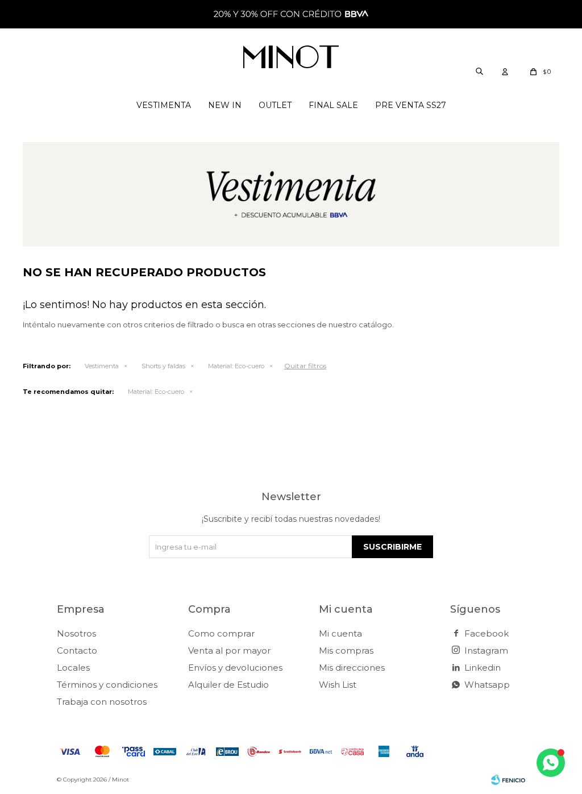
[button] (479, 71)
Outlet (275, 105)
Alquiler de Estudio (228, 684)
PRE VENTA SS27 (410, 105)
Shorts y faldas (163, 366)
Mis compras (346, 650)
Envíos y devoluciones (235, 667)
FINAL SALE (333, 105)
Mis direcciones (352, 667)
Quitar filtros (305, 365)
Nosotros (76, 633)
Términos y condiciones (107, 684)
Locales (73, 667)
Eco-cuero (236, 366)
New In (225, 105)
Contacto (77, 650)
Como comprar (221, 633)
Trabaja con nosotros (102, 701)
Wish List (337, 684)
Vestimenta (163, 105)
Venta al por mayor (229, 650)
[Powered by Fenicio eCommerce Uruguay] (508, 779)
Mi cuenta (340, 633)
